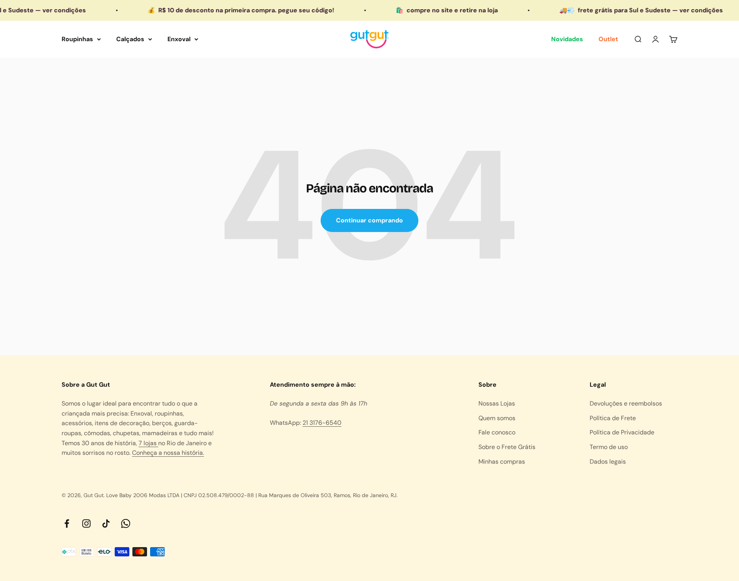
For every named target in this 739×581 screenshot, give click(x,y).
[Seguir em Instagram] (86, 523)
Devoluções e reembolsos (626, 403)
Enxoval (179, 39)
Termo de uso (609, 447)
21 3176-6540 (322, 423)
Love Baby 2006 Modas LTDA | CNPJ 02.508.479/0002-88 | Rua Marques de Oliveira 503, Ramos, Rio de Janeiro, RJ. (252, 495)
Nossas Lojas (496, 403)
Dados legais (608, 461)
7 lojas (148, 443)
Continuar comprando (369, 220)
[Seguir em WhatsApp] (125, 523)
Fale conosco (496, 432)
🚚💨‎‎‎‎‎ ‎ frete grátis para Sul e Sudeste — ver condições (628, 10)
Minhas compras (501, 461)
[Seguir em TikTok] (106, 523)
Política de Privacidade (622, 432)
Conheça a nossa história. (168, 453)
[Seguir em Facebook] (67, 523)
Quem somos (496, 418)
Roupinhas (77, 39)
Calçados (130, 39)
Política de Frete (613, 418)
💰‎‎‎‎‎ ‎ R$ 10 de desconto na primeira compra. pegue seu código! (228, 10)
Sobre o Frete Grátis (506, 447)
